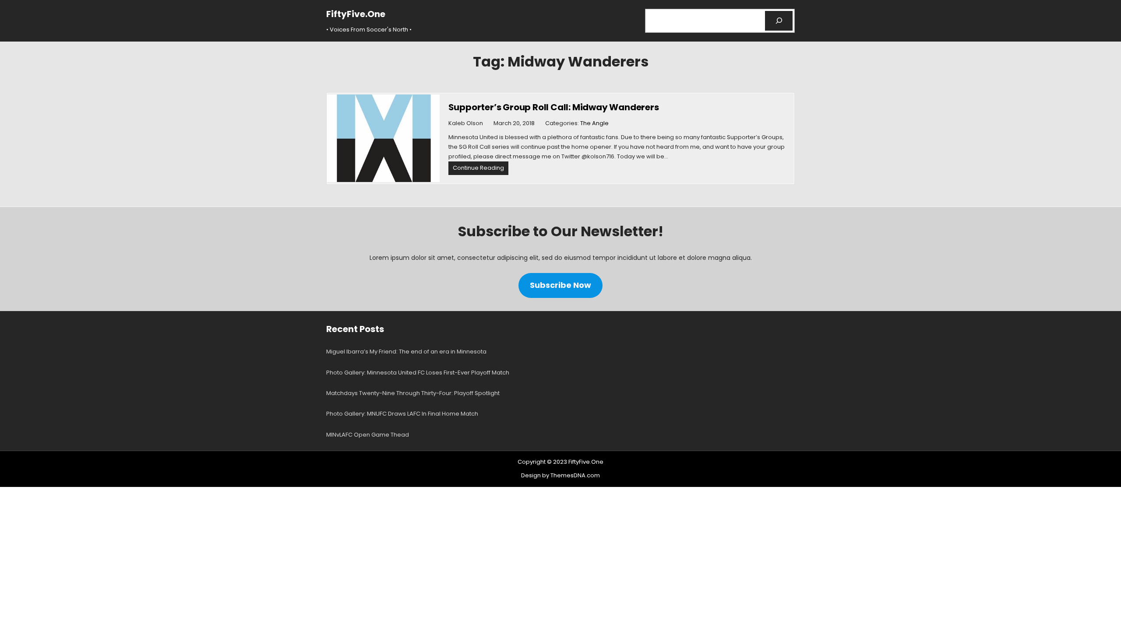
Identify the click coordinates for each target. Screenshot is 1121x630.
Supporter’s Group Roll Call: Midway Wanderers (553, 107)
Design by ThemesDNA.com (560, 475)
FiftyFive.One (355, 14)
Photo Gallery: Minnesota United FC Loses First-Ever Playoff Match (417, 372)
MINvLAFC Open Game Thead (367, 434)
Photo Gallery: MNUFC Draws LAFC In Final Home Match (402, 414)
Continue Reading (480, 169)
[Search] (779, 21)
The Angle (594, 123)
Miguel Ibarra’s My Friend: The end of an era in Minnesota (406, 351)
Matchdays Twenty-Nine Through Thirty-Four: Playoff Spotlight (413, 393)
